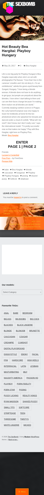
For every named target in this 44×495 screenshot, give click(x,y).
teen (22, 413)
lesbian (34, 366)
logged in (18, 197)
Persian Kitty (7, 161)
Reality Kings (30, 396)
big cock (34, 319)
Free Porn (6, 158)
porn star (9, 390)
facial (35, 354)
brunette (34, 331)
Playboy (31, 173)
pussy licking (11, 396)
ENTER (22, 142)
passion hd (32, 378)
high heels (33, 360)
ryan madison (11, 402)
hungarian (20, 173)
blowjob (20, 331)
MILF (25, 372)
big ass (7, 319)
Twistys (24, 419)
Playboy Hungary (11, 176)
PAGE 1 (14, 146)
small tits (9, 407)
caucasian (8, 173)
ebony (24, 354)
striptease (25, 179)
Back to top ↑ (13, 439)
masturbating (11, 372)
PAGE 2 (29, 146)
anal (6, 313)
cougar (23, 337)
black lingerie (25, 325)
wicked (27, 425)
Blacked (8, 325)
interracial (10, 366)
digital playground (14, 349)
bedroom (27, 313)
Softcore (13, 179)
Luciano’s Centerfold (10, 155)
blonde (29, 170)
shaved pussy (30, 402)
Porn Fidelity (24, 384)
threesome (10, 419)
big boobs (20, 319)
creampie (9, 343)
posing (25, 176)
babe (6, 170)
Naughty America (13, 378)
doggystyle (10, 354)
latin (23, 366)
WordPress (35, 437)
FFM (6, 360)
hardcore (17, 360)
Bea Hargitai (31, 66)
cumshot (23, 343)
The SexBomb (13, 437)
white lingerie (11, 425)
